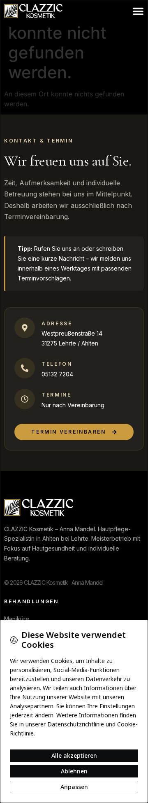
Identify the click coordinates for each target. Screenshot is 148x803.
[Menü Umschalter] (138, 11)
